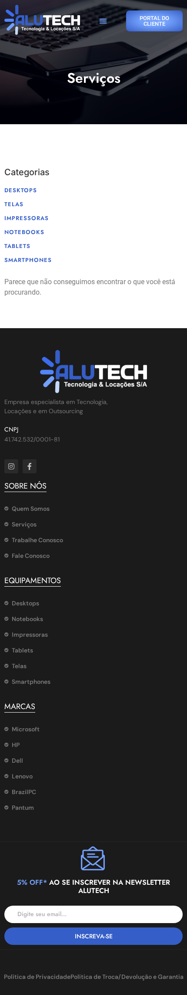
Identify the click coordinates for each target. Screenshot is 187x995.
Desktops (20, 190)
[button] (103, 21)
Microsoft (26, 729)
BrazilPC (24, 792)
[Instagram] (11, 466)
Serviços (24, 524)
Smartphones (28, 260)
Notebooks (24, 232)
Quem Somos (31, 509)
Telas (13, 204)
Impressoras (26, 218)
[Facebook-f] (30, 466)
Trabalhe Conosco (37, 540)
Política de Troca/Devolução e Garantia (127, 977)
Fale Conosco (31, 556)
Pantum (23, 808)
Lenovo (22, 776)
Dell (17, 760)
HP (16, 745)
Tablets (17, 246)
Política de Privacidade (37, 977)
